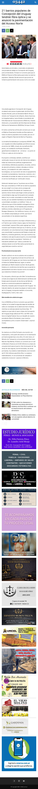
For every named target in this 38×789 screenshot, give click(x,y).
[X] (11, 30)
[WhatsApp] (7, 30)
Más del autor (27, 390)
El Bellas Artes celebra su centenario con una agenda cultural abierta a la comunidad (23, 417)
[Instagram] (19, 781)
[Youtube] (24, 781)
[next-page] (6, 423)
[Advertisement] (19, 94)
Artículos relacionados (11, 390)
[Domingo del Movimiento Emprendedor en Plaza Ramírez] (6, 396)
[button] (3, 2)
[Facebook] (3, 30)
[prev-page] (3, 423)
